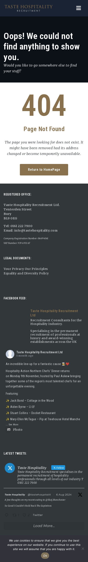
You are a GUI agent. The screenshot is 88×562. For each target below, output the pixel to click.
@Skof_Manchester (55, 499)
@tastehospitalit (39, 494)
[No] (83, 548)
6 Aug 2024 (64, 494)
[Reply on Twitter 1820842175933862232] (8, 515)
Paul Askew (61, 376)
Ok (45, 555)
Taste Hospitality (15, 494)
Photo (17, 430)
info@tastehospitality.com (35, 230)
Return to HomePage (44, 170)
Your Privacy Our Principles (26, 269)
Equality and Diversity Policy (26, 273)
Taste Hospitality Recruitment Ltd (39, 352)
